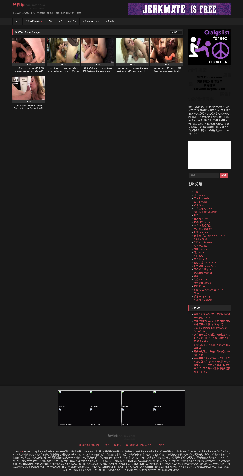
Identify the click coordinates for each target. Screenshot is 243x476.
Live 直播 (72, 21)
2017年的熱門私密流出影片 (140, 445)
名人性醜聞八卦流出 (204, 208)
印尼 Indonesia (201, 198)
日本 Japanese (201, 232)
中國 (196, 191)
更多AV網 (110, 21)
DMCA (117, 445)
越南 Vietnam (200, 279)
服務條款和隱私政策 (89, 445)
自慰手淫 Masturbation (205, 262)
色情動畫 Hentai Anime (205, 266)
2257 (161, 445)
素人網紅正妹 (201, 259)
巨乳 (196, 215)
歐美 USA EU (201, 246)
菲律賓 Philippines (203, 269)
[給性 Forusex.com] (28, 6)
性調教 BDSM (201, 219)
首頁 (17, 21)
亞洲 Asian (199, 195)
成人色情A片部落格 (91, 21)
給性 (21, 451)
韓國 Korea (199, 286)
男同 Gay (198, 256)
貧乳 (196, 276)
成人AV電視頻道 (32, 21)
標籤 (60, 21)
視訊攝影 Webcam (203, 273)
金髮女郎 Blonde (202, 283)
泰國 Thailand (201, 249)
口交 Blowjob (200, 202)
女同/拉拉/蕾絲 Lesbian (205, 212)
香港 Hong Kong (202, 296)
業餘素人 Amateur (203, 242)
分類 (50, 21)
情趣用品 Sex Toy (203, 222)
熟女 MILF (199, 252)
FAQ (107, 445)
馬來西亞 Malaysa (203, 300)
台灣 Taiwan (200, 205)
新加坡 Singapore (203, 229)
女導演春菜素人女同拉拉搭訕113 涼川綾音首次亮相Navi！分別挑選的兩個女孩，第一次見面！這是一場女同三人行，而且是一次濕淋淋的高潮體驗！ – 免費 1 (212, 365)
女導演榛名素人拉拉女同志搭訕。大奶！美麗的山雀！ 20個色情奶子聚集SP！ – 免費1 (212, 338)
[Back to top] (234, 467)
